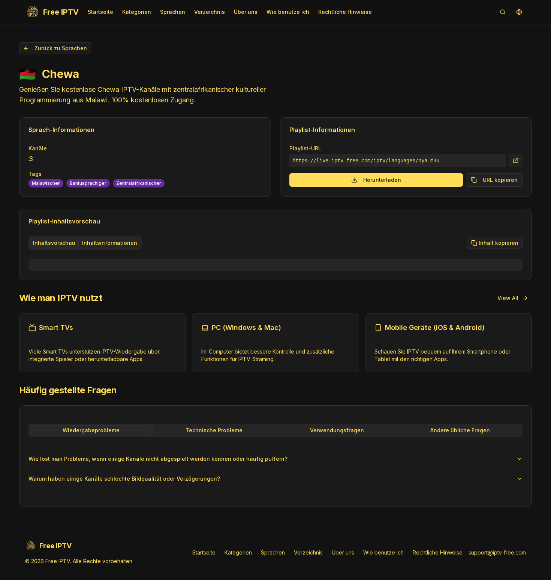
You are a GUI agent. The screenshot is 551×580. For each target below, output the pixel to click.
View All (507, 298)
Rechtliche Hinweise (345, 12)
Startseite (100, 12)
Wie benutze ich (288, 12)
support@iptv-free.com (497, 552)
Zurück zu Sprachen (60, 48)
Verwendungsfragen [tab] (337, 430)
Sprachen (172, 12)
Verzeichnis (209, 12)
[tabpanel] (275, 265)
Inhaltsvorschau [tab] (54, 243)
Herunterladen (382, 180)
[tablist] (85, 243)
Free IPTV (61, 11)
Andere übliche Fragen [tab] (460, 430)
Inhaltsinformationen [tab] (109, 243)
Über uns (246, 12)
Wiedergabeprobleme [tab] (91, 430)
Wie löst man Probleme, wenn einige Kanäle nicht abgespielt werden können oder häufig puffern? (157, 459)
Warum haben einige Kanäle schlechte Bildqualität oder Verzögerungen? (124, 478)
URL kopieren (500, 180)
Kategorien (136, 12)
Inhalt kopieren (498, 243)
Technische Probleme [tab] (214, 430)
